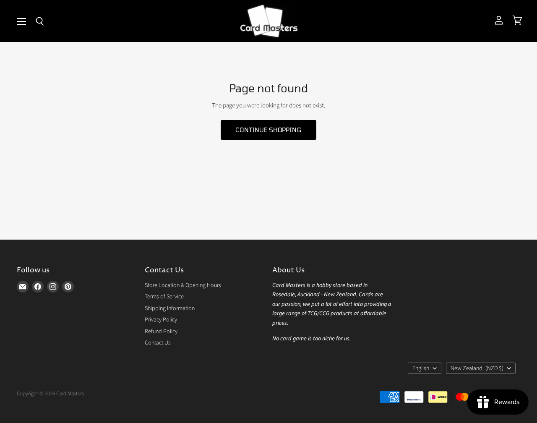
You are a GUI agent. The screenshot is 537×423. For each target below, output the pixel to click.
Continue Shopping (268, 129)
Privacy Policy (161, 320)
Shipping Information (170, 308)
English (420, 368)
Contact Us (158, 343)
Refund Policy (161, 331)
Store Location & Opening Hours (183, 285)
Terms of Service (164, 296)
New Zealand (477, 368)
